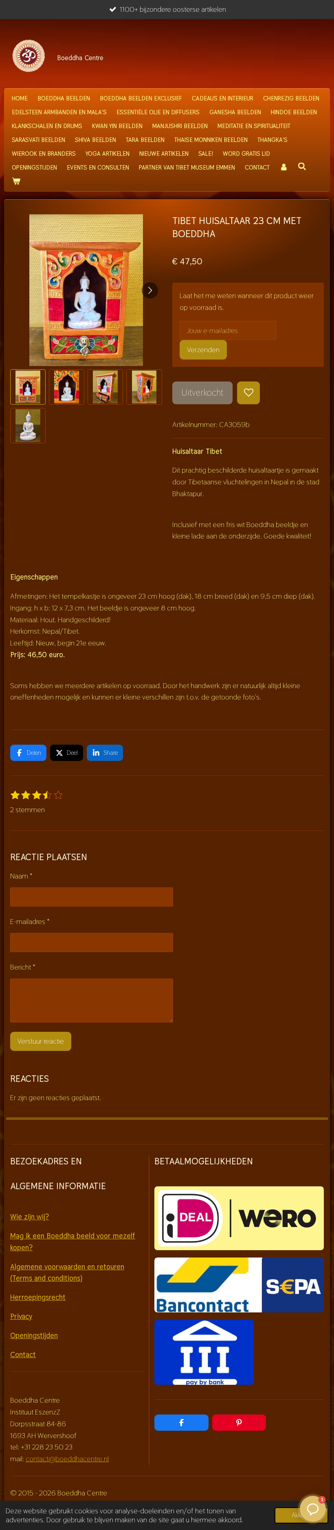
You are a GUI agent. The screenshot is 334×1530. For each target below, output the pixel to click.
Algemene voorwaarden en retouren (67, 1266)
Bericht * (22, 967)
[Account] (284, 167)
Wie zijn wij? (29, 1216)
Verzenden (203, 349)
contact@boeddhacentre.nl (67, 1458)
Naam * (21, 876)
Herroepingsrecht (38, 1297)
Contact (23, 1354)
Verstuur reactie (41, 1041)
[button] (28, 387)
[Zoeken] (302, 166)
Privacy (21, 1316)
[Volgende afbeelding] (150, 290)
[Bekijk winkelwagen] (16, 181)
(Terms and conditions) (46, 1278)
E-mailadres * (30, 921)
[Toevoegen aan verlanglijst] (248, 392)
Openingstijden (34, 1335)
